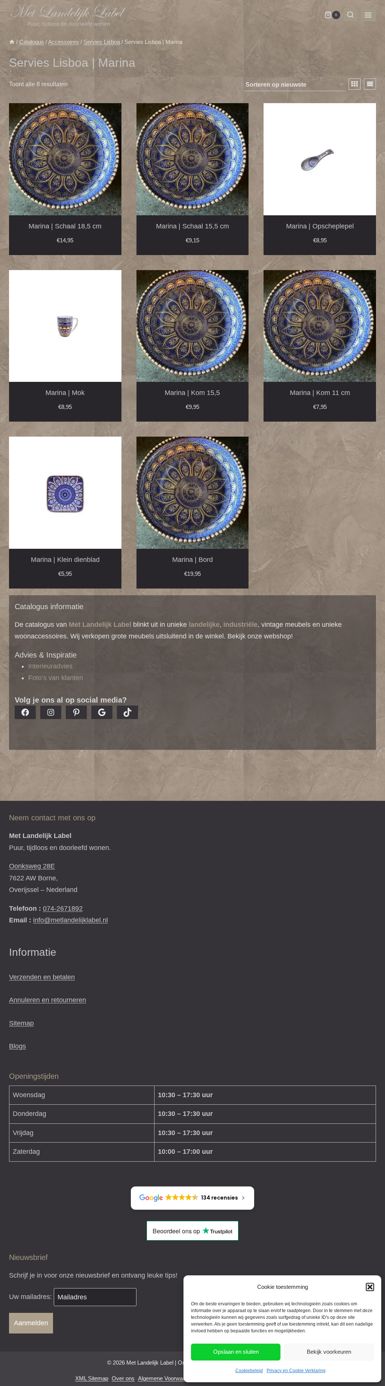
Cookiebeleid (249, 1370)
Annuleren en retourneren (47, 1000)
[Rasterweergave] (355, 84)
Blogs (17, 1046)
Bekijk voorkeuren (329, 1351)
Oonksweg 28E (32, 866)
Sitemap (21, 1023)
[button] (370, 1287)
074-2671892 (63, 908)
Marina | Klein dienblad (65, 559)
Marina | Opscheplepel (320, 226)
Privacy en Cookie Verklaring (296, 1370)
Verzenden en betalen (42, 977)
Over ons (123, 1378)
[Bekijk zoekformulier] (350, 15)
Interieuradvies (50, 666)
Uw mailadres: (31, 1297)
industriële (240, 624)
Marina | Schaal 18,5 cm (65, 226)
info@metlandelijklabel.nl (70, 920)
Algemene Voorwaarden (167, 1378)
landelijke (204, 624)
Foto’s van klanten (55, 678)
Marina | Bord (192, 559)
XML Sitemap (91, 1378)
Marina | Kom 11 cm (320, 392)
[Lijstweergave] (370, 84)
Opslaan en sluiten (236, 1351)
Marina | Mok (65, 392)
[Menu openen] (368, 15)
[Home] (12, 42)
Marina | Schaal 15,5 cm (192, 226)
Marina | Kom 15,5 (192, 392)
